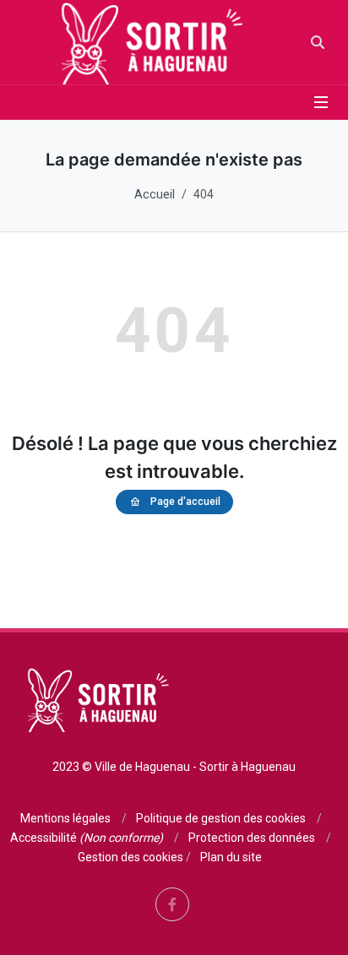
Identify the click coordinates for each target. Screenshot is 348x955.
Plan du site (231, 857)
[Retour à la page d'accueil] (147, 42)
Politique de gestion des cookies (221, 818)
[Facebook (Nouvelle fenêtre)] (172, 904)
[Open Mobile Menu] (321, 102)
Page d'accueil (185, 501)
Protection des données (251, 837)
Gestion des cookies (130, 857)
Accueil (154, 194)
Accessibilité (86, 837)
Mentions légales (65, 818)
